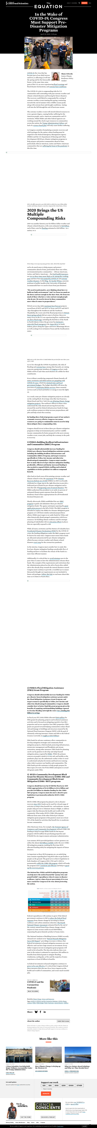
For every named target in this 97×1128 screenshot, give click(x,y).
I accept (84, 1126)
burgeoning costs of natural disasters (51, 488)
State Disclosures (20, 1122)
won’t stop (37, 542)
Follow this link (47, 574)
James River (54, 324)
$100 (56, 1085)
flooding (45, 228)
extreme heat (41, 367)
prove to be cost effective (36, 966)
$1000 (71, 1085)
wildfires (66, 1003)
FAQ (28, 1122)
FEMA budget (40, 1003)
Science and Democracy (48, 999)
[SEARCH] (79, 3)
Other (79, 1085)
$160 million (60, 717)
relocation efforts (55, 522)
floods (46, 1003)
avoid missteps (55, 558)
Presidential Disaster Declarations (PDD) (41, 531)
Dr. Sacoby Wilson (55, 281)
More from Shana (63, 1021)
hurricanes (51, 1003)
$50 (50, 1085)
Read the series (33, 991)
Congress (54, 369)
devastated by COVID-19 (49, 279)
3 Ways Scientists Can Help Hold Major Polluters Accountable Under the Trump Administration (19, 1068)
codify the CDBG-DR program (46, 863)
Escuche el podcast (48, 1117)
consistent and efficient (48, 865)
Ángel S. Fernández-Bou (72, 1071)
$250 (64, 1085)
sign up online (74, 1104)
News (32, 1122)
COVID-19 (30, 73)
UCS (18, 1084)
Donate (84, 3)
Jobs (37, 1122)
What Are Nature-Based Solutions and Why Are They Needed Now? (77, 1067)
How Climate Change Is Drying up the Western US (47, 1067)
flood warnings (59, 84)
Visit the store (26, 1117)
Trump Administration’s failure (53, 123)
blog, (46, 281)
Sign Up (69, 3)
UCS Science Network (41, 1071)
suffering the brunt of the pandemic (54, 146)
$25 (44, 1085)
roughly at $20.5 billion (50, 736)
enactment (49, 478)
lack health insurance (60, 274)
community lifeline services (45, 387)
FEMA (50, 754)
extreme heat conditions (57, 87)
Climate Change (37, 999)
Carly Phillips (10, 1072)
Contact (43, 1122)
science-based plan (40, 125)
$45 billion (65, 226)
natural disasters (58, 1003)
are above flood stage (34, 320)
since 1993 (37, 804)
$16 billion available (47, 843)
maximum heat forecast (52, 306)
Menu (90, 3)
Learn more (60, 1126)
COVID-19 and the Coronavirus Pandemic (47, 1001)
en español (74, 3)
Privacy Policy (10, 1122)
